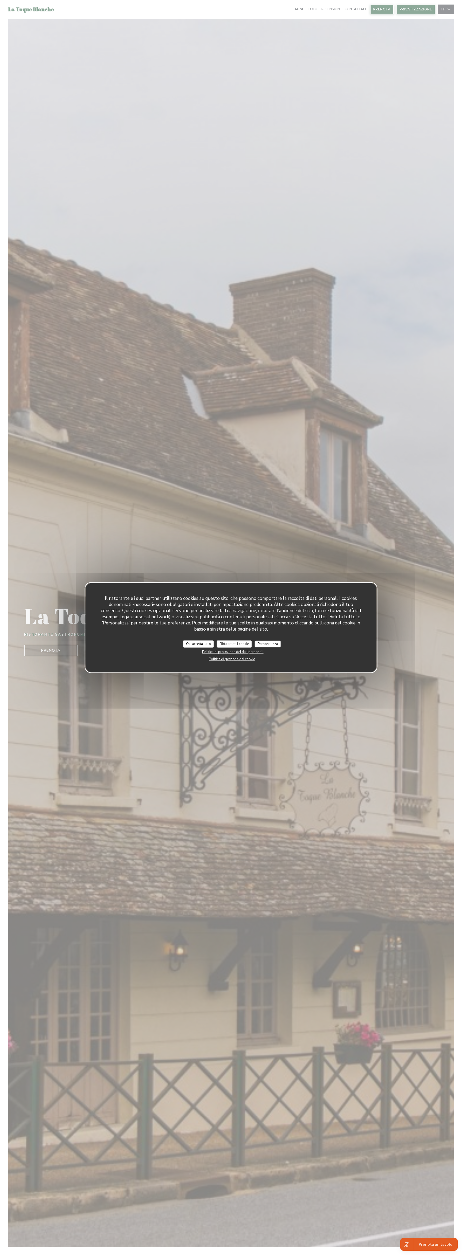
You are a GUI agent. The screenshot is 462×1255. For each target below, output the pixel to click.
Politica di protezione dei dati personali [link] (232, 652)
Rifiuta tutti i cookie (234, 643)
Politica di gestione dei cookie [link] (232, 659)
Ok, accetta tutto (198, 643)
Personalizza (267, 643)
